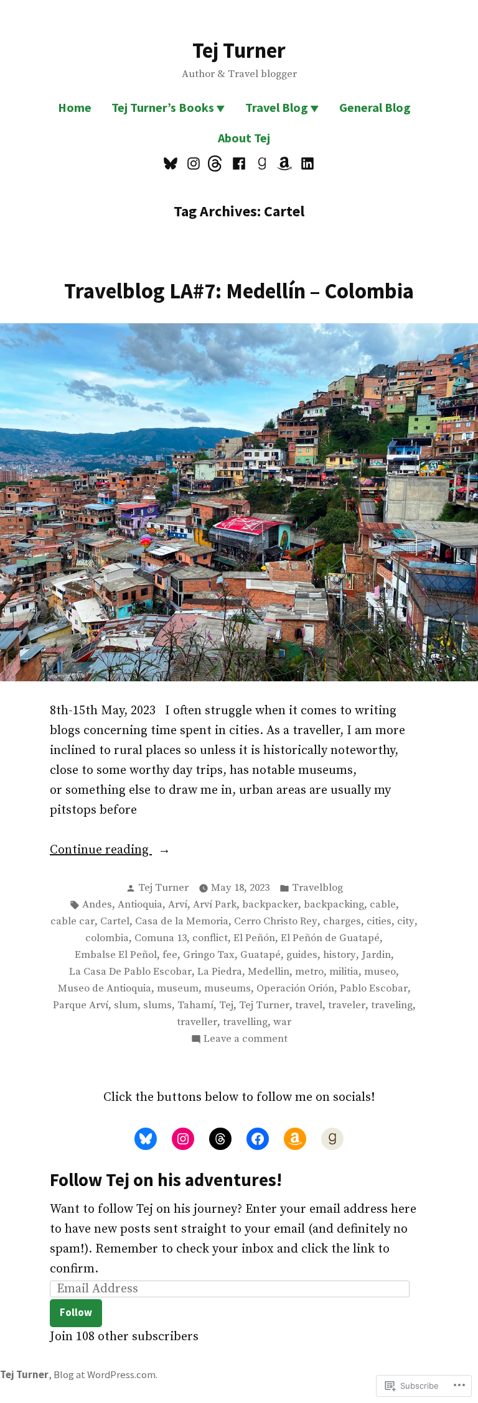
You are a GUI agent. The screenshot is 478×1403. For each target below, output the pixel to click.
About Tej (244, 137)
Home (74, 107)
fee (169, 955)
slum (126, 1005)
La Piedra (219, 971)
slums (157, 1005)
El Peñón (254, 938)
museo (380, 971)
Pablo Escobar (374, 988)
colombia (107, 938)
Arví (177, 904)
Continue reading (101, 851)
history (339, 955)
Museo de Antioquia (104, 988)
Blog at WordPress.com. (105, 1374)
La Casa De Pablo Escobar (130, 971)
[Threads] (216, 163)
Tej (226, 1005)
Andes (97, 904)
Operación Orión (295, 988)
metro (309, 971)
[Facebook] (239, 163)
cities (379, 921)
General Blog (375, 107)
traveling (392, 1005)
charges (342, 921)
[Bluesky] (172, 163)
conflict (210, 938)
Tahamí (195, 1005)
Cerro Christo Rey (275, 921)
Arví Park (215, 904)
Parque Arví (80, 1005)
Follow (76, 1312)
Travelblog (317, 888)
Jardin (376, 955)
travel (308, 1005)
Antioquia (140, 904)
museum (178, 988)
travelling (245, 1022)
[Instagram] (193, 163)
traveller (197, 1022)
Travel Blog (276, 107)
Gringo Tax (209, 955)
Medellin (268, 971)
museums (227, 988)
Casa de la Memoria (181, 921)
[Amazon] (284, 163)
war (282, 1022)
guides (301, 955)
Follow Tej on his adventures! (166, 1180)
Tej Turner (239, 50)
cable (383, 904)
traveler (346, 1005)
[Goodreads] (261, 163)
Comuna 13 (160, 938)
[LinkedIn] (305, 163)
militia (343, 971)
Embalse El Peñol (116, 955)
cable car (72, 921)
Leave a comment (246, 1040)
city (406, 921)
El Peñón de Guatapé (330, 938)
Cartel (114, 921)
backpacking (334, 904)
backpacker (270, 904)
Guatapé (260, 955)
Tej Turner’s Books (162, 107)
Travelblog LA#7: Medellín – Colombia (239, 290)
